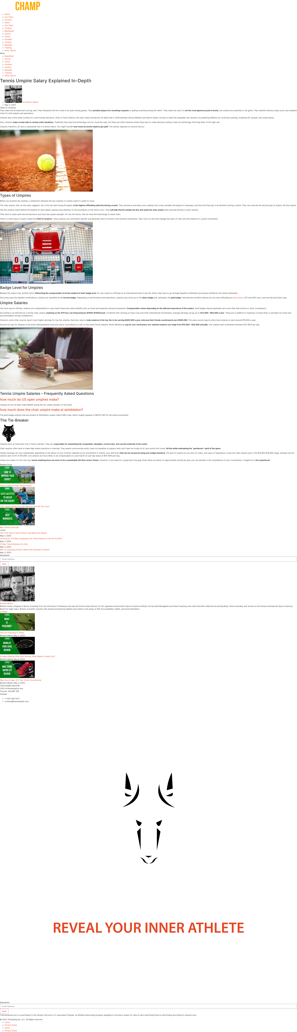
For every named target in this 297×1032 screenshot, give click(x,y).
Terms (7, 1022)
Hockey (8, 42)
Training (8, 48)
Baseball (8, 45)
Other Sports (10, 50)
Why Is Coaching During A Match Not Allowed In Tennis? (25, 549)
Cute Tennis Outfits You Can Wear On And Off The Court (25, 506)
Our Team (9, 17)
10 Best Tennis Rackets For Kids (14, 544)
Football (8, 39)
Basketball (9, 31)
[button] (148, 53)
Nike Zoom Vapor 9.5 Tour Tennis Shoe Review (20, 680)
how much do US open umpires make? (29, 399)
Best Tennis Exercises (9, 527)
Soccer (8, 34)
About (7, 14)
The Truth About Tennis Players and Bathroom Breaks (23, 533)
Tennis (7, 36)
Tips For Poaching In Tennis (12, 632)
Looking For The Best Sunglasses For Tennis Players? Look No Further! (31, 538)
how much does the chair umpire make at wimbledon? (41, 410)
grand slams (237, 297)
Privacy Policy (11, 1025)
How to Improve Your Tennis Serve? (16, 485)
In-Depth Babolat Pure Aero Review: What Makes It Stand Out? (27, 656)
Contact (8, 20)
